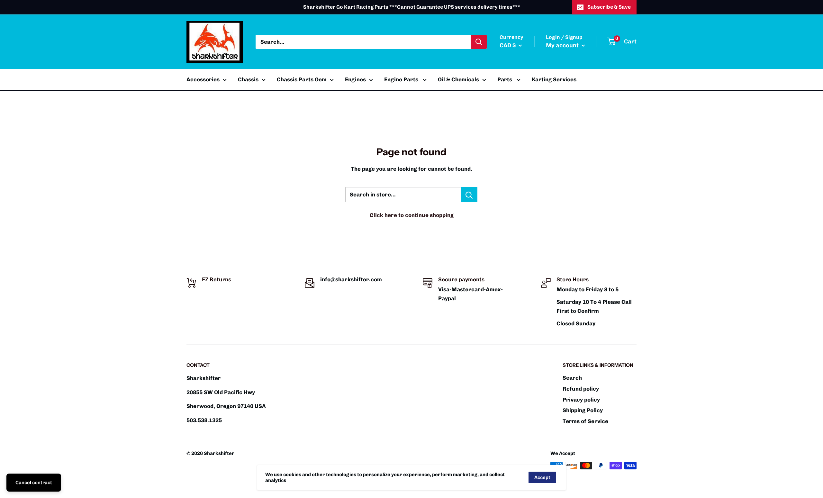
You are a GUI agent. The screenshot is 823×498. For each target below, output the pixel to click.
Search (572, 378)
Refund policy (581, 388)
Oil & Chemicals (458, 79)
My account (563, 45)
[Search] (479, 42)
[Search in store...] (469, 194)
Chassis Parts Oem (302, 79)
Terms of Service (585, 421)
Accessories (203, 79)
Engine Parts (402, 79)
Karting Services (554, 79)
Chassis (248, 79)
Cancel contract (33, 482)
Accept (542, 477)
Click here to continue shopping (412, 215)
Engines (355, 79)
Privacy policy (581, 399)
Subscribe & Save (609, 7)
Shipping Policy (583, 410)
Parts (505, 79)
